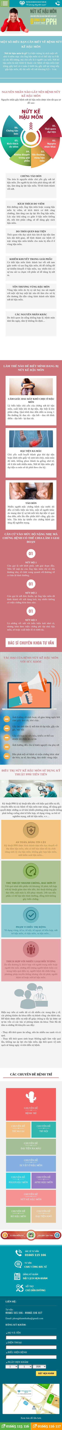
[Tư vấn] (31, 1264)
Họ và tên (14, 1332)
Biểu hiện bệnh (17, 1352)
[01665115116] (31, 1253)
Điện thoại (15, 1342)
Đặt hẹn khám (46, 1373)
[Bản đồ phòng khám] (31, 1288)
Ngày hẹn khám (18, 1362)
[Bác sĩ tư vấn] (31, 347)
